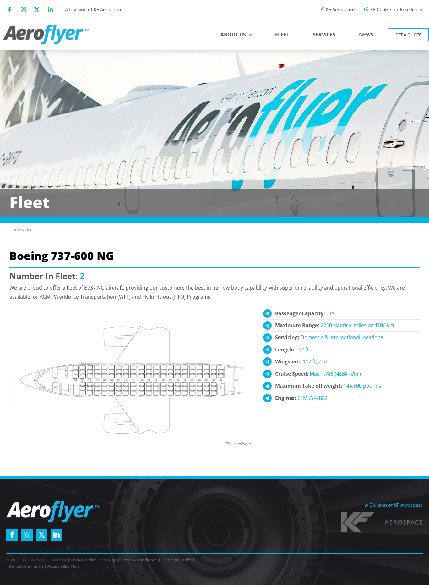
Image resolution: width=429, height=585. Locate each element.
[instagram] (23, 9)
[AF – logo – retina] (46, 27)
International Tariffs (25, 566)
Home (15, 230)
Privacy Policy (83, 560)
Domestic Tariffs (176, 560)
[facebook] (10, 9)
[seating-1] (130, 321)
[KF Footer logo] (382, 514)
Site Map (108, 560)
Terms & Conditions (139, 560)
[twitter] (37, 9)
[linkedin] (50, 9)
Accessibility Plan (63, 566)
